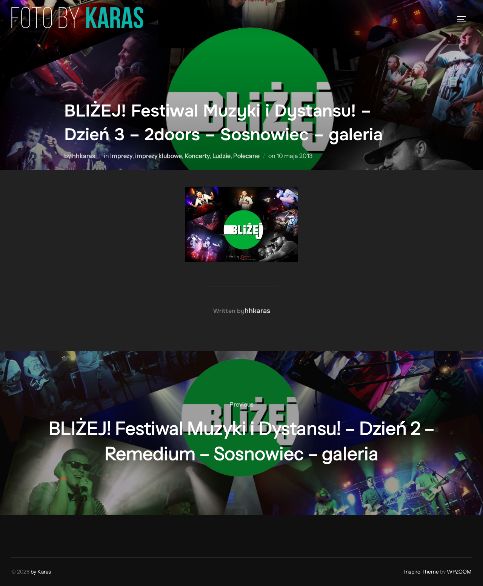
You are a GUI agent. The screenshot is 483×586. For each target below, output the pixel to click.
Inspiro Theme (421, 571)
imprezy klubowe (158, 156)
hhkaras (83, 156)
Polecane (246, 156)
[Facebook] (19, 534)
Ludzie (221, 156)
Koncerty (197, 156)
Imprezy (121, 156)
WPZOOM (459, 571)
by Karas (41, 571)
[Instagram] (36, 534)
